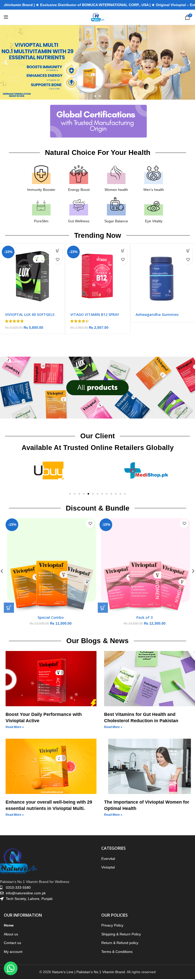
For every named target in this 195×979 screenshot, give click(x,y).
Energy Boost (79, 190)
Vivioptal (108, 867)
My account (13, 952)
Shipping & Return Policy (121, 934)
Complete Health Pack (144, 617)
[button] (6, 62)
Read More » (15, 727)
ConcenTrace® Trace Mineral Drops (161, 316)
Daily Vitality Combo (50, 617)
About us (11, 934)
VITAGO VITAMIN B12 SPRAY (29, 314)
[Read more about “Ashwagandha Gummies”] (122, 250)
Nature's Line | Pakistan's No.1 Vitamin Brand (88, 972)
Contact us (12, 943)
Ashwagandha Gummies (91, 314)
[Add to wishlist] (57, 259)
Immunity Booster (41, 190)
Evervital (108, 859)
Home (9, 925)
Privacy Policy (112, 925)
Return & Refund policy (119, 943)
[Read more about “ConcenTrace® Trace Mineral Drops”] (188, 250)
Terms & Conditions (117, 952)
